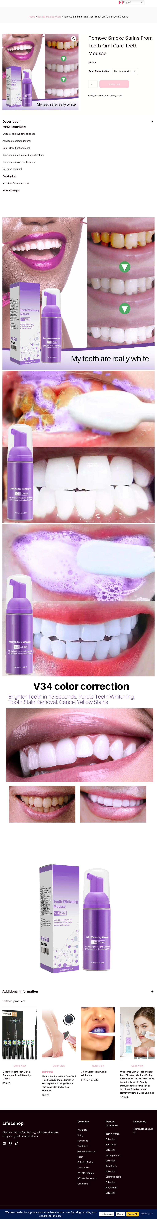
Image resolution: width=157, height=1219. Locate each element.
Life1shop (13, 1123)
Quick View (20, 1065)
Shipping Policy (85, 1162)
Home (32, 16)
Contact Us (83, 1167)
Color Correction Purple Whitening (93, 1073)
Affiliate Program (86, 1173)
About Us (82, 1130)
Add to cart (114, 84)
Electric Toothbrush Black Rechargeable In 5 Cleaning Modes (16, 1075)
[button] (73, 38)
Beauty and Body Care (49, 16)
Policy (81, 1135)
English (127, 2)
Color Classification (98, 71)
